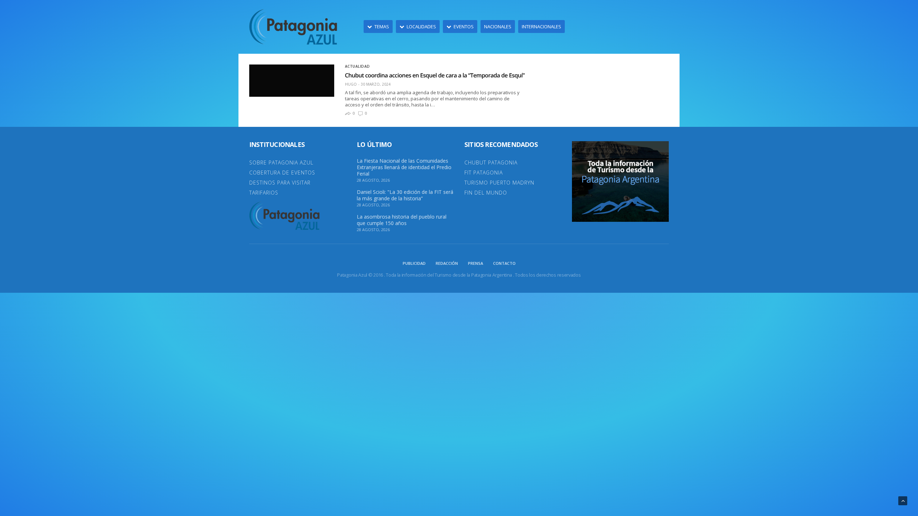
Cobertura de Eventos (282, 172)
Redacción (447, 263)
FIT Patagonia (483, 172)
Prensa (475, 263)
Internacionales (541, 26)
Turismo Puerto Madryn (499, 182)
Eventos (464, 26)
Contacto (504, 263)
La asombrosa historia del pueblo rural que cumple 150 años (401, 220)
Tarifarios (263, 192)
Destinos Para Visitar (280, 182)
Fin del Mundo (485, 192)
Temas (381, 26)
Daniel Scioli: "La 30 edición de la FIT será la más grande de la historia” (405, 195)
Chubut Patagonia (490, 162)
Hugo (351, 84)
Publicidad (414, 263)
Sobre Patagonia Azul (281, 162)
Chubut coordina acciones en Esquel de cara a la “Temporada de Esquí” (435, 75)
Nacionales (497, 26)
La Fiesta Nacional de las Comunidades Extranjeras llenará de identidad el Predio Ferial (404, 167)
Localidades (421, 26)
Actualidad (357, 66)
